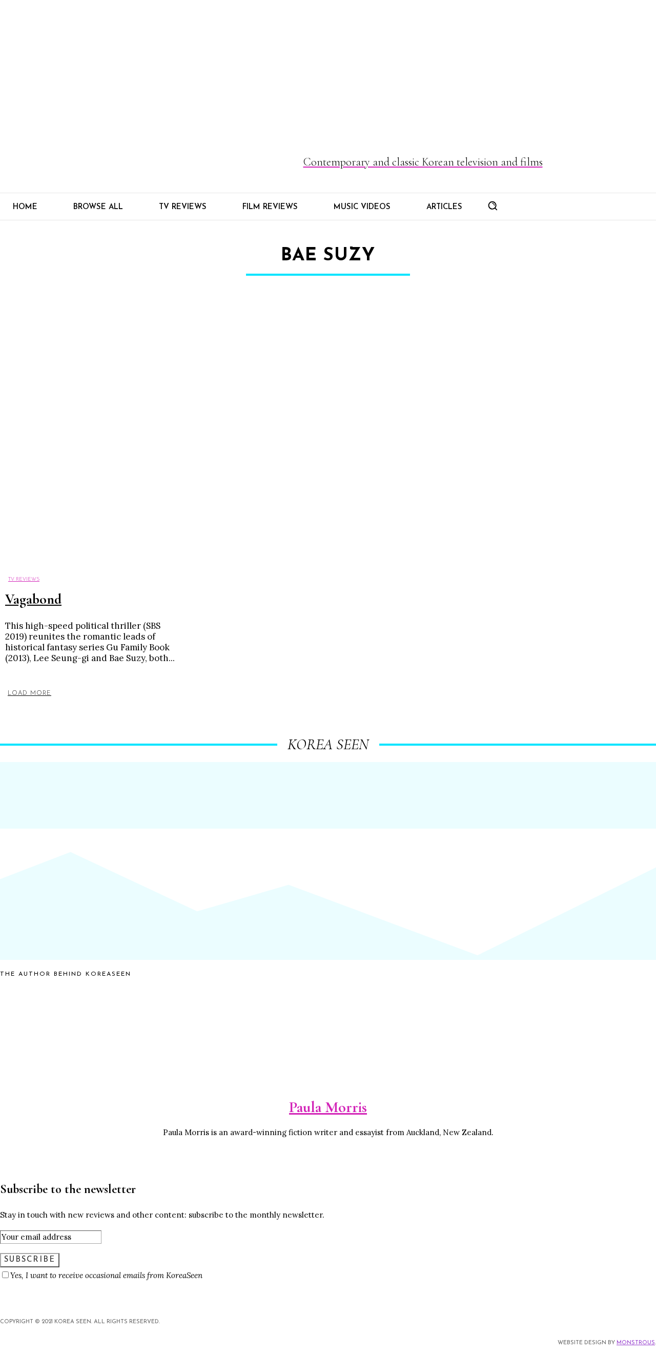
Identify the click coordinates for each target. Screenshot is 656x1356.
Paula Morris (328, 1107)
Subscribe (29, 1260)
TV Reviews (23, 579)
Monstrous (636, 1343)
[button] (492, 205)
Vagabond (33, 599)
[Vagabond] (85, 441)
